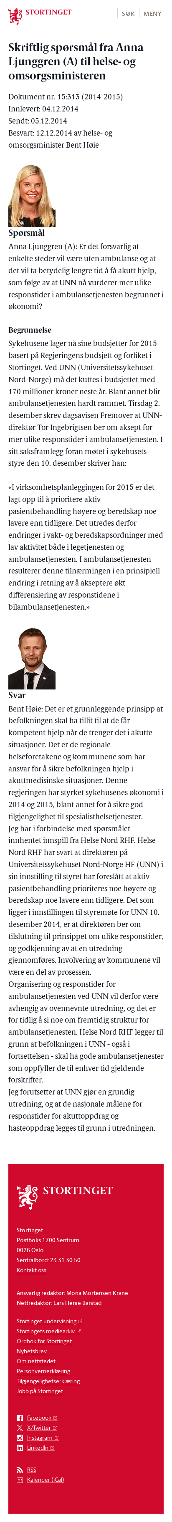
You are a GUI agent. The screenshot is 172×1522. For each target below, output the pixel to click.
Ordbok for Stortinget (44, 1341)
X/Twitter (39, 1428)
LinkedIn (37, 1448)
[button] (128, 13)
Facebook (39, 1418)
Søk (128, 13)
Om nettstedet (36, 1361)
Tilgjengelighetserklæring (48, 1381)
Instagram (40, 1438)
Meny (153, 13)
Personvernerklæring (43, 1371)
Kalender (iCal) (45, 1480)
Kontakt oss (31, 1270)
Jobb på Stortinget (40, 1391)
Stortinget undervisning (46, 1321)
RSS (31, 1470)
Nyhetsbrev (32, 1351)
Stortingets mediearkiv (46, 1331)
